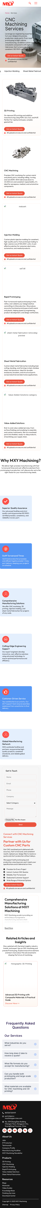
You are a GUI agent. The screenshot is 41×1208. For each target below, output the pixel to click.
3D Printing (9, 110)
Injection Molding (12, 234)
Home (7, 13)
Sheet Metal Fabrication (15, 361)
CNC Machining (11, 170)
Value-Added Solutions (14, 423)
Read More (9, 928)
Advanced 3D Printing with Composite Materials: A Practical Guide (20, 997)
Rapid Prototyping (12, 297)
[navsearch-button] (30, 3)
